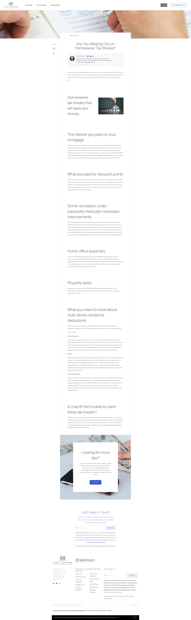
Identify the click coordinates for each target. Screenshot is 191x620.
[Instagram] (59, 583)
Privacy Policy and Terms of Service (97, 542)
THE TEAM (28, 5)
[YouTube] (56, 583)
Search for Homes (80, 577)
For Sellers (41, 5)
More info (117, 617)
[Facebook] (53, 583)
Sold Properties (94, 587)
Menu (164, 5)
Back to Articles (74, 35)
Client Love (78, 574)
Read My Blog (94, 584)
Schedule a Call (79, 585)
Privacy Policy (134, 605)
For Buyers (55, 5)
